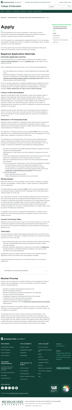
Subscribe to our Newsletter (45, 368)
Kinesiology (4, 375)
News (39, 373)
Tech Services (23, 379)
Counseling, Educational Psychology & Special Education (7, 368)
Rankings (40, 365)
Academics (8, 11)
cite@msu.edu (45, 247)
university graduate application (9, 61)
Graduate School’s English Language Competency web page (19, 78)
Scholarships (23, 352)
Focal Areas (56, 37)
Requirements (56, 35)
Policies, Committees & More (27, 376)
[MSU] (13, 340)
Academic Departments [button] (6, 362)
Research (23, 11)
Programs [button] (5, 344)
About (2, 11)
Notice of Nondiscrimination (46, 403)
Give (70, 2)
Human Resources (24, 373)
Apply (54, 33)
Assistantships (23, 355)
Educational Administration (7, 372)
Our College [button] (43, 344)
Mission (40, 354)
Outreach (29, 11)
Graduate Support (24, 347)
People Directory (45, 2)
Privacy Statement (46, 401)
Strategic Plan (29, 2)
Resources (37, 2)
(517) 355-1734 (60, 346)
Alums (61, 2)
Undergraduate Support (26, 349)
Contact (66, 2)
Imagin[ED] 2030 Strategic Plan (45, 350)
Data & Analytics (24, 370)
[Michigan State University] (11, 2)
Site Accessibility (56, 401)
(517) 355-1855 (31, 403)
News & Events (37, 11)
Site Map (38, 401)
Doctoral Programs (5, 352)
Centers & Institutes (43, 359)
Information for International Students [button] (16, 270)
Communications (24, 368)
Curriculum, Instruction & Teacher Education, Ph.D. (60, 27)
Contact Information (30, 401)
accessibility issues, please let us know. (18, 393)
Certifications (16, 11)
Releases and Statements (64, 368)
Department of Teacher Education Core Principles (18, 170)
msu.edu (38, 403)
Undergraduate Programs (7, 347)
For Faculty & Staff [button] (26, 364)
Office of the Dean (43, 347)
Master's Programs (5, 349)
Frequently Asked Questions (60, 40)
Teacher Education (6, 378)
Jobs (39, 376)
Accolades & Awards (43, 362)
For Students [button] (26, 344)
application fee (30, 61)
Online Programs (5, 355)
